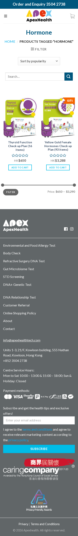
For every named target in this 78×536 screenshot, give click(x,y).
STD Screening (13, 277)
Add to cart (20, 167)
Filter (10, 192)
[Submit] (68, 76)
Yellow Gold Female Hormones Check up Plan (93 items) (58, 146)
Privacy (23, 524)
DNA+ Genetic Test (17, 284)
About (7, 321)
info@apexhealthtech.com (21, 340)
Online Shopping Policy (19, 313)
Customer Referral (16, 305)
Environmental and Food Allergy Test (29, 245)
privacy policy (18, 440)
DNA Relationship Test (19, 297)
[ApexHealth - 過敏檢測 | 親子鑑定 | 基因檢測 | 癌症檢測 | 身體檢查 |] (39, 16)
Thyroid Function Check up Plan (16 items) (20, 146)
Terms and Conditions (45, 524)
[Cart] (72, 16)
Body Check (12, 253)
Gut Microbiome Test (18, 269)
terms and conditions (37, 429)
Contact (9, 329)
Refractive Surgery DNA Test (24, 261)
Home (10, 41)
